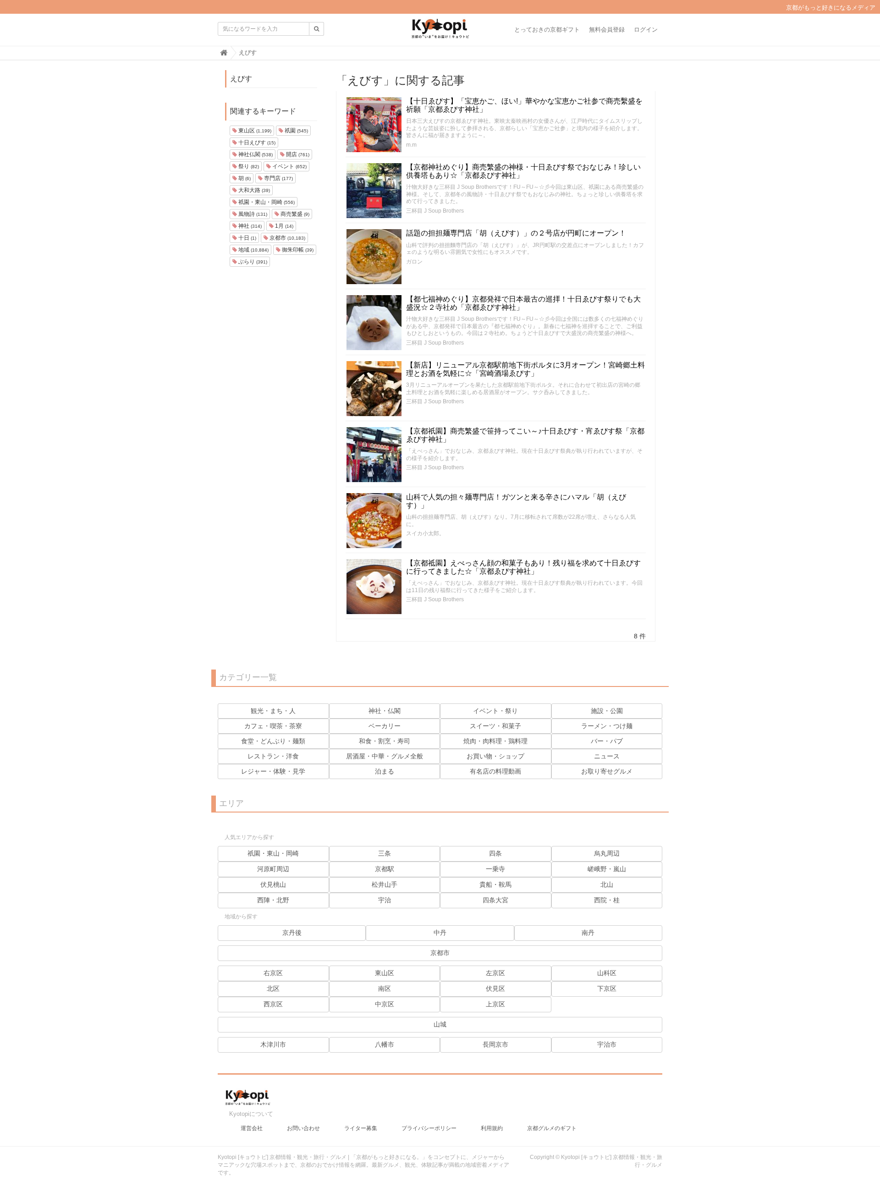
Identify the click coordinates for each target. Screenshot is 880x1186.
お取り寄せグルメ (606, 771)
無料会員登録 (607, 29)
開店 (297, 154)
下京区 (606, 988)
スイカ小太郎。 (425, 533)
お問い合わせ (303, 1128)
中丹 (440, 932)
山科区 (606, 973)
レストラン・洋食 (273, 756)
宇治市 (606, 1044)
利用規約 (492, 1128)
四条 (495, 853)
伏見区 (495, 988)
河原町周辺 (273, 869)
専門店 (278, 178)
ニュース (607, 756)
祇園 (295, 130)
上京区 (495, 1004)
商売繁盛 (294, 214)
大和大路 (253, 190)
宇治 (384, 900)
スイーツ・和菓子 (495, 726)
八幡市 (384, 1044)
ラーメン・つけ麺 (606, 726)
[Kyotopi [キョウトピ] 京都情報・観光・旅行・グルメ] (440, 32)
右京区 (273, 973)
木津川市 (273, 1044)
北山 (606, 884)
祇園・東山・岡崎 (266, 202)
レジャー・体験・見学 (273, 771)
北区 (273, 988)
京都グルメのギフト (552, 1128)
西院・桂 (607, 900)
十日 (246, 238)
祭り (248, 166)
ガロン (414, 261)
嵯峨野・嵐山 (607, 869)
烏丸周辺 (607, 853)
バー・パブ (607, 741)
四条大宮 (495, 900)
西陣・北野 (273, 900)
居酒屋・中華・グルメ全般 (384, 756)
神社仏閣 (255, 154)
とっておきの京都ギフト (547, 29)
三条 (384, 853)
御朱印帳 (297, 250)
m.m (411, 145)
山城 (440, 1024)
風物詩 (252, 214)
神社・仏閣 (384, 710)
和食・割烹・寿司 (384, 741)
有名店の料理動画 (495, 771)
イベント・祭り (495, 710)
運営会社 (252, 1128)
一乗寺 (495, 869)
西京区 (273, 1004)
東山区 (254, 130)
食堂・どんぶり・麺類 (273, 741)
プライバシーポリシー (429, 1128)
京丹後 (292, 932)
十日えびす (256, 142)
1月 (283, 226)
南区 (384, 988)
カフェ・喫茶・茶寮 (273, 726)
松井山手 (384, 884)
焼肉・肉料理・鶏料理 (495, 741)
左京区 (495, 973)
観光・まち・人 (273, 710)
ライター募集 (360, 1128)
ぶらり (252, 261)
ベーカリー (384, 726)
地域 (253, 250)
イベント (289, 166)
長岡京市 (495, 1044)
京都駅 (384, 869)
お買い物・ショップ (495, 756)
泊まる (384, 771)
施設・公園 (607, 710)
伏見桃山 (273, 884)
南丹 (588, 932)
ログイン (646, 29)
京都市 (286, 238)
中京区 (384, 1004)
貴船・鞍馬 (495, 884)
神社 (249, 226)
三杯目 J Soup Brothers (435, 211)
